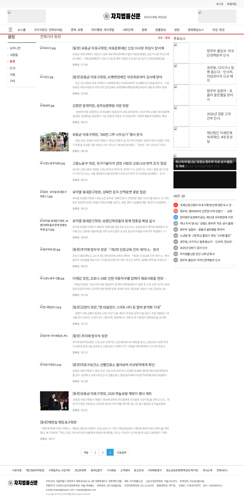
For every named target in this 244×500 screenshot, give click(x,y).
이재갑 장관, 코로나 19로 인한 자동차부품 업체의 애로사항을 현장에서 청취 (120, 280)
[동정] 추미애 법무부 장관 (90, 335)
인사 (12, 68)
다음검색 (121, 452)
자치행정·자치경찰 (102, 29)
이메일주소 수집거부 (59, 470)
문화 (144, 29)
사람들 (14, 54)
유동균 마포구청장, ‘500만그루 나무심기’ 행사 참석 (107, 134)
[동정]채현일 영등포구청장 (58, 422)
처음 (86, 452)
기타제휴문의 (155, 470)
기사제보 (111, 470)
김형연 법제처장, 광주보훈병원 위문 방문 (100, 105)
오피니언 (15, 48)
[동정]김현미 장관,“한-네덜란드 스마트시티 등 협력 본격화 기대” (116, 307)
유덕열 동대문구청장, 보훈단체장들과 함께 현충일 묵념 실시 (113, 220)
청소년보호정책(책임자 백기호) (182, 470)
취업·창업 (218, 29)
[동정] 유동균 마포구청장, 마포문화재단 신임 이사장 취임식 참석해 (118, 47)
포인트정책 (80, 470)
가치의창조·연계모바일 (48, 29)
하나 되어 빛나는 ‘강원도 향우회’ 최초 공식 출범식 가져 (207, 223)
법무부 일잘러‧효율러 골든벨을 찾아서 (199, 229)
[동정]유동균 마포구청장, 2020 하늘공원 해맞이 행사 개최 (112, 393)
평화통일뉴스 (196, 29)
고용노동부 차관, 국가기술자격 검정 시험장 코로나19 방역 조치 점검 (119, 163)
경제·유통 (77, 29)
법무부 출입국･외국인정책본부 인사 (197, 260)
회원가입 (231, 4)
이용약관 (17, 470)
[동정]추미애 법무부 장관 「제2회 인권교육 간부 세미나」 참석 (115, 249)
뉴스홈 (22, 29)
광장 (177, 29)
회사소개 (207, 470)
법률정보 (160, 29)
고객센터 (125, 470)
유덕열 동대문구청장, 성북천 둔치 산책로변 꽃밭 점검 (109, 191)
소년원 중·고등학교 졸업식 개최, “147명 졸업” (202, 235)
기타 (12, 81)
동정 (12, 61)
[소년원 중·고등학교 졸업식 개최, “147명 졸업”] (175, 155)
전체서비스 (222, 470)
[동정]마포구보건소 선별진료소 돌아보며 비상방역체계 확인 (113, 364)
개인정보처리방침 (35, 470)
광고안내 (138, 470)
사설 (12, 74)
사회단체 (128, 29)
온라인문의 (96, 470)
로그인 (219, 4)
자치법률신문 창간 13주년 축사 (194, 254)
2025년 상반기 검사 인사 (190, 248)
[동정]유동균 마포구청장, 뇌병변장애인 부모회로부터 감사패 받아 (117, 76)
